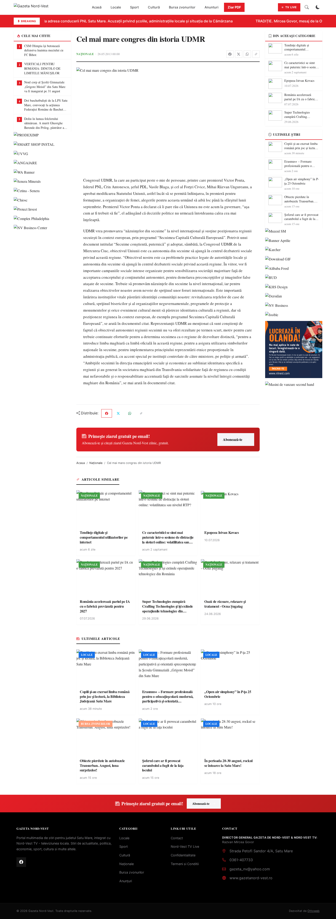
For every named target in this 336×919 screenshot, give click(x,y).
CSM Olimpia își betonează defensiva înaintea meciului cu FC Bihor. (43, 50)
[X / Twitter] (238, 54)
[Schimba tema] (317, 7)
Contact (177, 838)
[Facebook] (230, 54)
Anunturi (212, 7)
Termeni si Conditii (185, 864)
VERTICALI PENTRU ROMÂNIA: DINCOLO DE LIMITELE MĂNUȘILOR (42, 68)
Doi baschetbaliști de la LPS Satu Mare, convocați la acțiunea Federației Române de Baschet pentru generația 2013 (45, 105)
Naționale (85, 54)
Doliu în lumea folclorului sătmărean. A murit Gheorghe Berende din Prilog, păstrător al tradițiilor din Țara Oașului (44, 123)
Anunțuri (125, 881)
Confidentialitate (183, 855)
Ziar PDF (234, 7)
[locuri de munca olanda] (293, 349)
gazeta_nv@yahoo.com (249, 869)
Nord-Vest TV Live (185, 846)
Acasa (80, 463)
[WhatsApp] (247, 54)
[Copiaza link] (256, 54)
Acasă (96, 7)
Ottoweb (313, 911)
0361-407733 (241, 860)
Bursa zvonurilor (182, 7)
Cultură (154, 7)
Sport (134, 7)
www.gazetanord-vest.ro (250, 878)
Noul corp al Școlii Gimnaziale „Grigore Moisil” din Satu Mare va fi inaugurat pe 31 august (44, 86)
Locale (116, 7)
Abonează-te (232, 439)
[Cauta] (306, 7)
